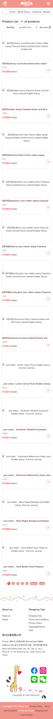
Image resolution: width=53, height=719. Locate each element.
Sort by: (10, 27)
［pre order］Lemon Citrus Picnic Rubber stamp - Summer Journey (26, 385)
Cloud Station (26, 714)
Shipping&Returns (37, 626)
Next (33, 583)
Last (42, 583)
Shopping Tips (37, 609)
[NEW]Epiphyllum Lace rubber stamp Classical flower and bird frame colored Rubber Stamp (25, 202)
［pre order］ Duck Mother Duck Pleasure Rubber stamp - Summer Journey (23, 568)
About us (7, 609)
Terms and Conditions (39, 619)
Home (12, 11)
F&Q (31, 630)
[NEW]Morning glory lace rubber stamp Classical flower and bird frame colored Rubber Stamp (26, 294)
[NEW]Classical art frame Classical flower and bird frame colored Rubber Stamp (24, 339)
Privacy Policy (35, 622)
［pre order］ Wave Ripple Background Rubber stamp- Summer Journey (25, 522)
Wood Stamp (24, 11)
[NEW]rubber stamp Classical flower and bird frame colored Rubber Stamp (24, 111)
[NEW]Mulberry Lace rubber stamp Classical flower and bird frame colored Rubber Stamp (24, 248)
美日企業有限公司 (11, 635)
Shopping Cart (41, 710)
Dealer (5, 619)
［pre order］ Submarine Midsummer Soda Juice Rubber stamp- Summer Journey (26, 476)
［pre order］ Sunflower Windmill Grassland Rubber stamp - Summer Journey (24, 431)
